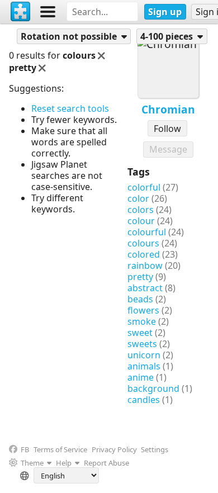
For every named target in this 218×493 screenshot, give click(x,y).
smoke (141, 321)
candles (143, 400)
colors (140, 209)
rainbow (145, 265)
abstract (145, 288)
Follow (167, 128)
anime (140, 377)
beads (140, 299)
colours (143, 243)
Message (168, 149)
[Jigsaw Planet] (20, 11)
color (138, 198)
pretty (140, 277)
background (153, 388)
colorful (143, 187)
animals (143, 366)
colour (141, 221)
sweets (142, 344)
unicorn (143, 355)
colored (143, 254)
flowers (143, 310)
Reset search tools (70, 108)
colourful (146, 232)
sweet (140, 332)
